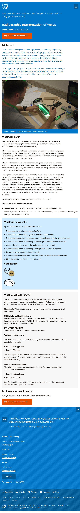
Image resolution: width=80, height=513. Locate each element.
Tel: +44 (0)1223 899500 (13, 482)
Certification (7, 467)
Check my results (8, 471)
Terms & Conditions (69, 497)
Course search (7, 454)
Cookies (11, 497)
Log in (8, 476)
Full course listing (9, 458)
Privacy (4, 497)
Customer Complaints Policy (51, 497)
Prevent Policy (20, 497)
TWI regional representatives (13, 441)
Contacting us (7, 445)
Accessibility (6, 500)
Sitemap (14, 500)
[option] (40, 106)
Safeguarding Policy (34, 497)
